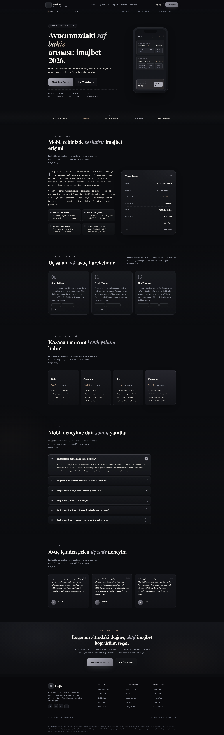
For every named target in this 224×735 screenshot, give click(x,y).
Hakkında (92, 5)
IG (61, 706)
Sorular (124, 5)
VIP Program (113, 5)
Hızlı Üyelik (172, 5)
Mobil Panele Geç (100, 662)
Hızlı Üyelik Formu (86, 82)
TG (56, 706)
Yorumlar (133, 5)
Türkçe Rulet (130, 707)
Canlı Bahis (102, 693)
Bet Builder (102, 698)
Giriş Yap (158, 5)
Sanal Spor (102, 707)
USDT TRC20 (158, 702)
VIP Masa (129, 702)
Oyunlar (102, 5)
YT (66, 706)
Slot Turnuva (130, 693)
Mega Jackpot (131, 698)
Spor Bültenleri (103, 689)
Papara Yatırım (158, 698)
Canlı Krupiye (131, 689)
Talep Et (157, 84)
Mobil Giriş (157, 689)
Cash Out (101, 702)
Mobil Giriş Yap (60, 82)
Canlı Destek (158, 707)
